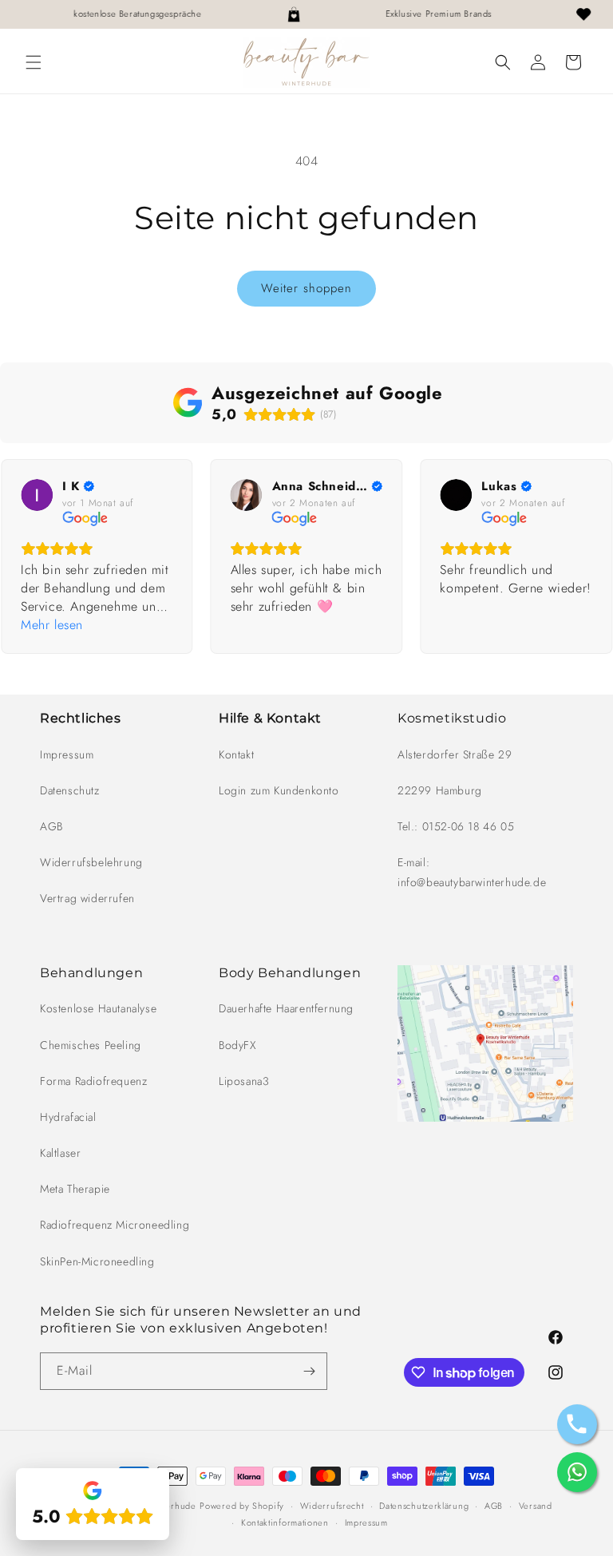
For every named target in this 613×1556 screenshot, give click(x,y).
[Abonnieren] (308, 1371)
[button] (33, 62)
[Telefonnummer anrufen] (577, 1424)
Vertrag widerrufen (87, 898)
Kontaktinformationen (285, 1522)
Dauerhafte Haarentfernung (286, 1008)
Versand (535, 1505)
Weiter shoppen (306, 288)
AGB (51, 826)
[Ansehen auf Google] (37, 495)
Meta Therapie (75, 1189)
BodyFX (237, 1045)
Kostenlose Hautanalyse (98, 1008)
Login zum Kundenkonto (279, 790)
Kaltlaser (60, 1153)
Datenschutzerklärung (424, 1505)
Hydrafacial (68, 1117)
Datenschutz (70, 790)
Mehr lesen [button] (52, 625)
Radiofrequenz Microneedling (114, 1225)
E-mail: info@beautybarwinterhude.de (471, 872)
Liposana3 (244, 1081)
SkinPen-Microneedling (97, 1261)
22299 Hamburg (439, 790)
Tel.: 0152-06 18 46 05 (455, 826)
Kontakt (236, 754)
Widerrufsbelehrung (91, 862)
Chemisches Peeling (90, 1045)
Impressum (66, 754)
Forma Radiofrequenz (93, 1081)
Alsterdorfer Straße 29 (454, 754)
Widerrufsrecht (332, 1505)
